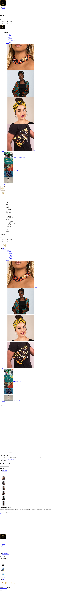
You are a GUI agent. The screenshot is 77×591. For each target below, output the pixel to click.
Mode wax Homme (4, 471)
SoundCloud (3, 8)
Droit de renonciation (5, 553)
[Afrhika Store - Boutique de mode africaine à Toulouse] (2, 190)
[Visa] (3, 567)
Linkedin (3, 9)
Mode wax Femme (4, 470)
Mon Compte (3, 544)
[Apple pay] (3, 573)
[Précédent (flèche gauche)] (0, 590)
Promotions (3, 546)
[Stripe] (3, 566)
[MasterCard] (3, 570)
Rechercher (10, 452)
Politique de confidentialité (5, 554)
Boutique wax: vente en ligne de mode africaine (8, 459)
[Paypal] (3, 574)
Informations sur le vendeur (3, 588)
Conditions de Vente (4, 552)
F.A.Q (3, 547)
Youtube (3, 578)
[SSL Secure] (3, 563)
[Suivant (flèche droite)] (1, 590)
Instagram (3, 7)
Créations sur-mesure (4, 545)
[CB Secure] (3, 564)
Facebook (3, 6)
